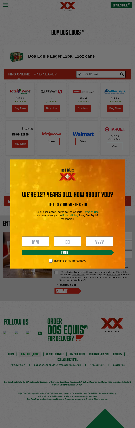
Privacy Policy (70, 215)
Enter (64, 252)
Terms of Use (91, 212)
